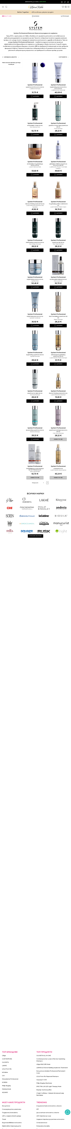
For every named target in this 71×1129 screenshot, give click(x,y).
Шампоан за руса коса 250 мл (35, 87)
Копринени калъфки (43, 1126)
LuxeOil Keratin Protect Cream (58, 207)
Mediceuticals (6, 1089)
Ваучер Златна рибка (43, 1090)
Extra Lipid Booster (35, 471)
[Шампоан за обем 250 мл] (35, 378)
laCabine (5, 1072)
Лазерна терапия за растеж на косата (50, 1119)
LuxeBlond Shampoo (35, 88)
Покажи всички (35, 535)
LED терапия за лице (43, 1116)
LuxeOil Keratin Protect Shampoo (58, 357)
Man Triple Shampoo (58, 244)
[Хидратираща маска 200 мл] (35, 264)
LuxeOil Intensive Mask (35, 167)
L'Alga (4, 1055)
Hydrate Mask (35, 281)
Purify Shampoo (58, 128)
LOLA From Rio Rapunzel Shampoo (47, 1076)
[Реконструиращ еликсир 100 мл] (35, 189)
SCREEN (4, 1082)
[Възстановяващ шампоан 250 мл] (58, 301)
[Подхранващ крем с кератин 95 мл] (58, 189)
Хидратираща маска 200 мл (35, 279)
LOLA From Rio (7, 1069)
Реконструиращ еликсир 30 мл (58, 393)
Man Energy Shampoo (35, 244)
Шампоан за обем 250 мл (34, 393)
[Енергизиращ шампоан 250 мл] (35, 227)
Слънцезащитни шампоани (11, 1109)
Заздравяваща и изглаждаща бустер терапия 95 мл (35, 469)
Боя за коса (6, 1106)
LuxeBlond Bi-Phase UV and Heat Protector (58, 167)
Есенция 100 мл (58, 468)
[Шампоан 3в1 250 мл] (58, 227)
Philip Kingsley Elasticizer (44, 1083)
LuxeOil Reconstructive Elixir (58, 394)
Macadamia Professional (10, 1079)
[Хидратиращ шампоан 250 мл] (35, 339)
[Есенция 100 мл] (58, 453)
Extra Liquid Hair (58, 281)
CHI (3, 1075)
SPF (37, 1109)
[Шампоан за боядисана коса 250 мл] (58, 415)
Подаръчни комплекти (10, 1112)
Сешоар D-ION (41, 1079)
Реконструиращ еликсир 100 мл (34, 204)
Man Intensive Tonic (35, 127)
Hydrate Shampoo (35, 356)
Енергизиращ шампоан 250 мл (35, 242)
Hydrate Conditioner (35, 318)
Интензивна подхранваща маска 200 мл (35, 165)
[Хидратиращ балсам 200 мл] (35, 301)
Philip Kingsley (6, 1085)
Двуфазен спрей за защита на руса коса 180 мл (58, 165)
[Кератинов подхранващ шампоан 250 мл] (58, 339)
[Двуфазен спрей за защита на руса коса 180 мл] (58, 149)
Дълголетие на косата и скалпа (47, 1112)
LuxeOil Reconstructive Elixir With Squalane (35, 206)
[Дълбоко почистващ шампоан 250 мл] (58, 110)
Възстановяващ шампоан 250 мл (58, 317)
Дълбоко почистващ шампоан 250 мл (58, 126)
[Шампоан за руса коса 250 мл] (35, 72)
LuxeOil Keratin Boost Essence (58, 470)
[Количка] (68, 7)
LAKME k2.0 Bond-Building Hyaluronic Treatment (52, 1067)
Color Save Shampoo (58, 433)
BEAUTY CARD (7, 16)
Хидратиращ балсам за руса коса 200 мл (58, 88)
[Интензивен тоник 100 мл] (35, 110)
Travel (4, 1119)
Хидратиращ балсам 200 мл (35, 316)
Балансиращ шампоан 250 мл (35, 430)
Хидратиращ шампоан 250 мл (35, 354)
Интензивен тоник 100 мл (35, 125)
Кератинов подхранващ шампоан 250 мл (58, 355)
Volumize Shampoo (35, 394)
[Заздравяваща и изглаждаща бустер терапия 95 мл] (35, 453)
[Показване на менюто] (3, 7)
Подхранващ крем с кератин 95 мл (58, 205)
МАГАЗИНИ (36, 16)
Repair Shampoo (58, 319)
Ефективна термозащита (11, 1126)
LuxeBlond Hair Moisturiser (58, 90)
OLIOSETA (5, 1062)
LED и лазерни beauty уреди (11, 1116)
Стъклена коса (41, 1122)
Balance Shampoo (35, 431)
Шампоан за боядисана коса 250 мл (58, 431)
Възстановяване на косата (11, 1122)
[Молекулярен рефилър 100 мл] (58, 264)
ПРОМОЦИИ (65, 16)
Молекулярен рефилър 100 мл (58, 279)
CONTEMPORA (7, 1059)
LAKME (4, 1065)
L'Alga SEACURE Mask (43, 1064)
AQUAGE (5, 1092)
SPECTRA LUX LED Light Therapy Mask (48, 1086)
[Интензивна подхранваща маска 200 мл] (35, 149)
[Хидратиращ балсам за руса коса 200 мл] (58, 72)
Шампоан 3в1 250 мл (58, 242)
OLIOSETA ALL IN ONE (43, 1055)
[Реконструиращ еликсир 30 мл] (58, 378)
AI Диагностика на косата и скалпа (48, 1106)
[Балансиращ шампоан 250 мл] (35, 415)
